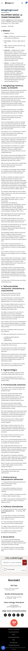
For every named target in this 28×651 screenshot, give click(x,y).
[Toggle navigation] (2, 3)
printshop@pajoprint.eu (14, 606)
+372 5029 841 (14, 605)
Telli (24, 562)
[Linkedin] (22, 615)
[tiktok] (10, 615)
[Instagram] (5, 615)
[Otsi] (22, 3)
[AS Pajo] (10, 3)
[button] (3, 647)
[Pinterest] (18, 615)
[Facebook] (14, 615)
